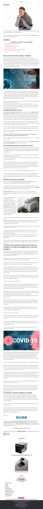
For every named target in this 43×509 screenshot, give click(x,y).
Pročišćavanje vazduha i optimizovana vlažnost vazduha (15, 49)
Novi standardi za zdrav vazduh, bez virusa (12, 46)
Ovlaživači (7, 433)
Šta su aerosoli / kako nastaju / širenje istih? (13, 43)
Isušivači (7, 434)
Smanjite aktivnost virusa (9, 45)
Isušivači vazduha (26, 428)
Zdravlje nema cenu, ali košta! (10, 47)
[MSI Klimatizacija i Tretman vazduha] (21, 1)
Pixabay (7, 415)
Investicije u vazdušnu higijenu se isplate (12, 50)
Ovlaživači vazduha (18, 428)
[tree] (21, 433)
